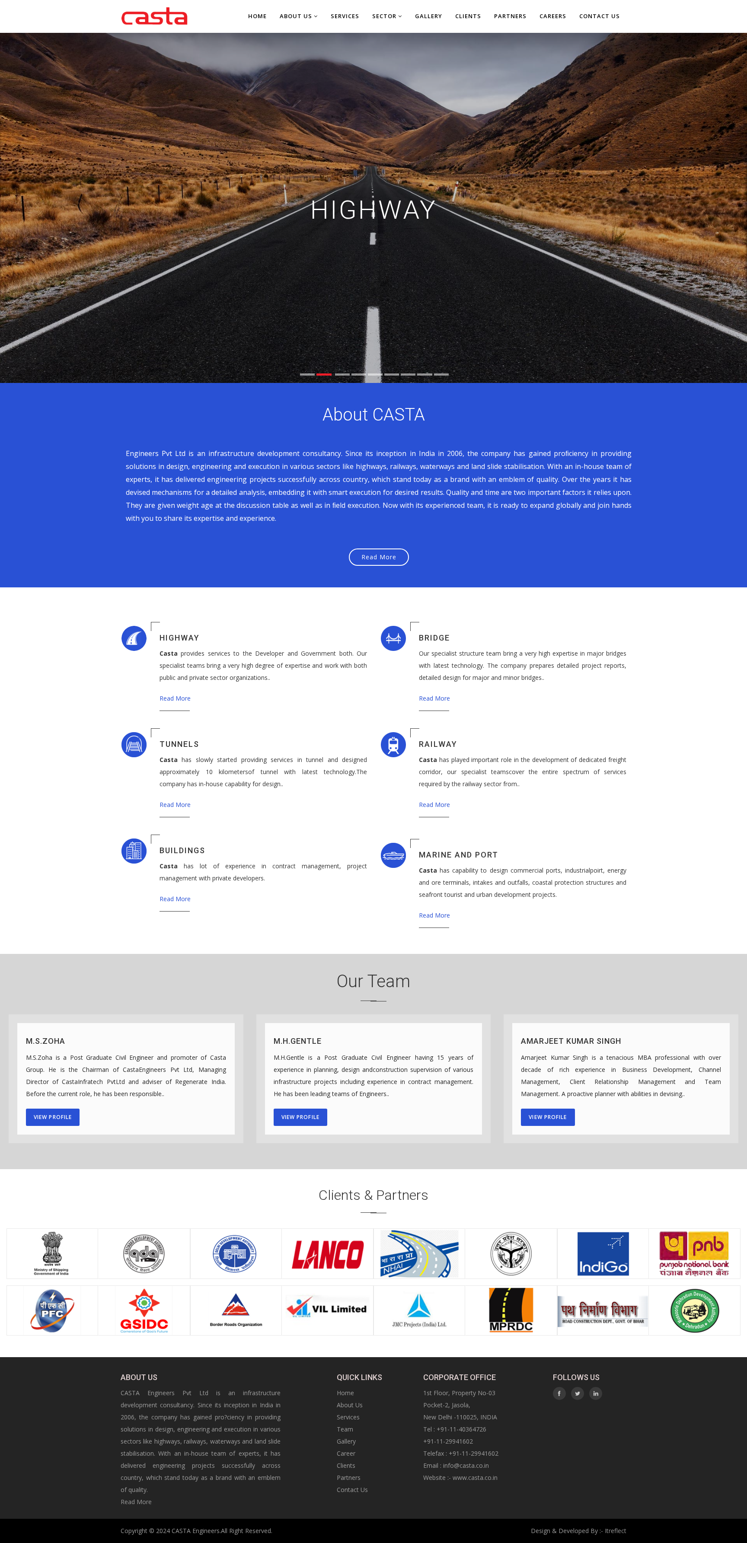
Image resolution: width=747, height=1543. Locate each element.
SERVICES (345, 16)
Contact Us (352, 1490)
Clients (346, 1465)
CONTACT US (599, 16)
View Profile (53, 1117)
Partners (349, 1477)
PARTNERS (510, 16)
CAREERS (553, 16)
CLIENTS (468, 16)
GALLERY (428, 16)
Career (346, 1453)
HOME (257, 16)
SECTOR (385, 16)
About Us (297, 16)
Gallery (346, 1441)
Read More (378, 557)
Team (345, 1429)
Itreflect (615, 1531)
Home (345, 1393)
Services (348, 1417)
